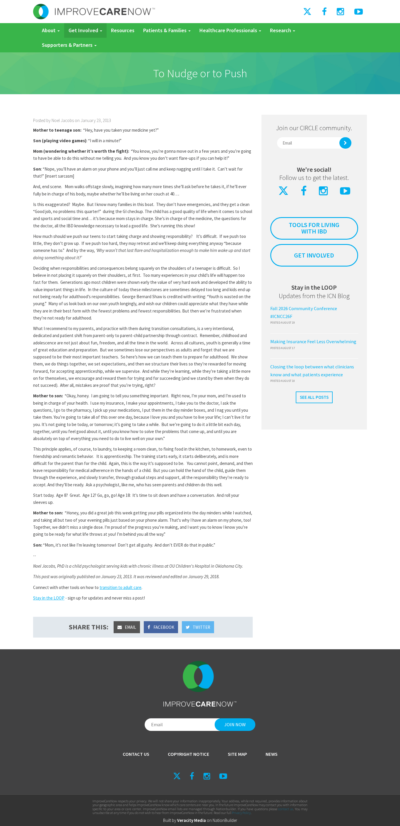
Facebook (163, 627)
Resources (122, 30)
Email (130, 627)
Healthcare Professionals (228, 30)
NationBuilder (225, 820)
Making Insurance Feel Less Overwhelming (313, 342)
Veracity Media (191, 820)
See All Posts (314, 397)
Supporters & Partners (68, 45)
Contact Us (136, 754)
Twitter (201, 627)
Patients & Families (165, 30)
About (49, 30)
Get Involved (84, 30)
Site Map (237, 754)
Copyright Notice (188, 754)
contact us (285, 809)
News (272, 754)
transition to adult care (120, 587)
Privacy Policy (241, 812)
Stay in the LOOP (48, 598)
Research (281, 30)
